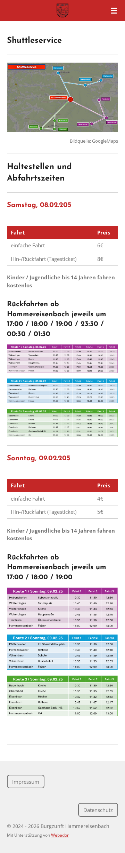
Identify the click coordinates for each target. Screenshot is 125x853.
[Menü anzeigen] (114, 10)
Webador (60, 835)
